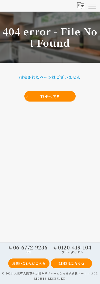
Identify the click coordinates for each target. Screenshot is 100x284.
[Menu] (92, 5)
